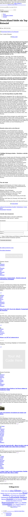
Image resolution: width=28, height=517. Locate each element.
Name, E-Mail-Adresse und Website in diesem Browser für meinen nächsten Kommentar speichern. (14, 237)
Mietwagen (3, 499)
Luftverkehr (14, 497)
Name (1, 231)
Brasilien (2, 493)
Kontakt (5, 16)
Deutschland (3, 209)
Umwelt (18, 504)
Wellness (19, 505)
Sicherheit (20, 502)
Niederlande (20, 499)
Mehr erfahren (17, 3)
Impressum (8, 515)
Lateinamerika (5, 497)
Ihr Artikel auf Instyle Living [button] (7, 247)
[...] (1, 292)
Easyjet (8, 493)
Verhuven (9, 505)
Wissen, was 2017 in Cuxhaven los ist (9, 337)
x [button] (21, 3)
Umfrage (13, 504)
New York (15, 499)
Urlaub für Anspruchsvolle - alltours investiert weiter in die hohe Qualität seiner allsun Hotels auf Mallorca (14, 446)
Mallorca (23, 497)
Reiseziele (8, 209)
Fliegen (14, 493)
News (4, 14)
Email (1, 233)
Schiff (16, 502)
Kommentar (3, 220)
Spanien (24, 502)
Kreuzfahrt (22, 495)
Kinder (17, 495)
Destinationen (20, 207)
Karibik (14, 495)
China (6, 493)
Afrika (6, 490)
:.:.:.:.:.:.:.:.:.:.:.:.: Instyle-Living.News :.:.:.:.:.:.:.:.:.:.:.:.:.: (13, 4)
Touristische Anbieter (8, 15)
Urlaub (22, 504)
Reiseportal (19, 500)
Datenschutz (9, 513)
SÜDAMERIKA (7, 504)
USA (25, 504)
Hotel (25, 493)
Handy (17, 493)
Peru (12, 500)
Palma (25, 499)
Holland (20, 493)
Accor (2, 490)
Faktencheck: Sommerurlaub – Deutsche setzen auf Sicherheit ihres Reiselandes (13, 278)
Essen (12, 493)
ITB (12, 495)
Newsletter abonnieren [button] (5, 250)
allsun (12, 490)
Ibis (10, 495)
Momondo (9, 499)
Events (25, 207)
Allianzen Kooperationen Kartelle (8, 207)
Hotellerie (6, 495)
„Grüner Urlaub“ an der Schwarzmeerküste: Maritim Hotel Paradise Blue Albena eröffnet (13, 472)
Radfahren (15, 500)
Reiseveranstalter (8, 502)
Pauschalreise (8, 500)
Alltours (17, 490)
